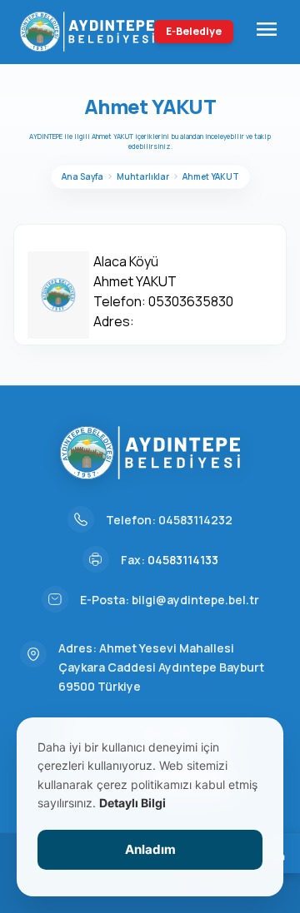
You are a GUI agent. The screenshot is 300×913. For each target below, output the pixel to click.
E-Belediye (194, 31)
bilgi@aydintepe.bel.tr (195, 600)
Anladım (150, 849)
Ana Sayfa (82, 176)
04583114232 (195, 520)
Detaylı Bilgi (132, 803)
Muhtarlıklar (143, 176)
